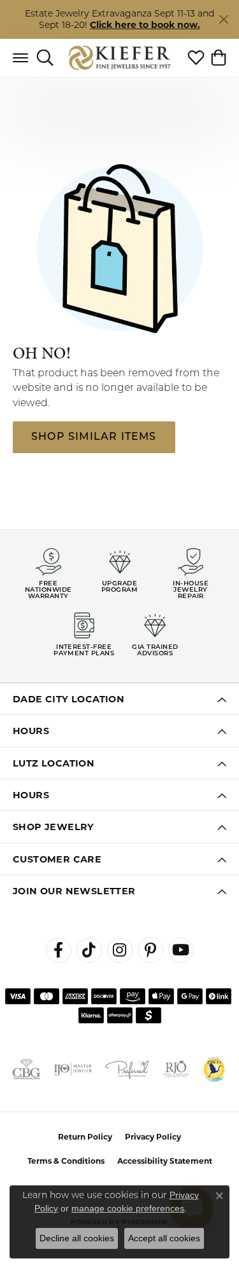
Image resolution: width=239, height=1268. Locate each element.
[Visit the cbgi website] (26, 1069)
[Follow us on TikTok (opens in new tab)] (89, 950)
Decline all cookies (77, 1238)
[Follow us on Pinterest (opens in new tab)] (150, 950)
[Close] (223, 19)
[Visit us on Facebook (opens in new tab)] (58, 950)
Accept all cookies (164, 1238)
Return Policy (85, 1137)
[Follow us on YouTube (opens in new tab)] (181, 950)
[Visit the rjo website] (176, 1069)
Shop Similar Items (94, 437)
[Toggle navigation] (20, 58)
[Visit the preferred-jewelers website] (127, 1069)
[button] (45, 58)
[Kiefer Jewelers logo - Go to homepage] (119, 57)
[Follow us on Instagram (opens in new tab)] (120, 950)
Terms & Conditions (66, 1161)
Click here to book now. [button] (145, 25)
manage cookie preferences (127, 1208)
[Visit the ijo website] (73, 1069)
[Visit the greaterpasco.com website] (214, 1069)
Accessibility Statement (164, 1161)
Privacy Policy (153, 1137)
